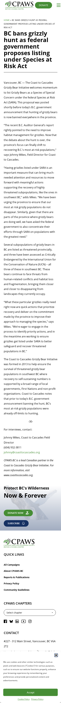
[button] (56, 655)
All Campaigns (12, 564)
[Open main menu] (57, 5)
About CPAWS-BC (13, 570)
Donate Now (15, 512)
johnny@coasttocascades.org (22, 452)
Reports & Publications (16, 577)
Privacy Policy (37, 699)
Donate (43, 5)
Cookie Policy (24, 699)
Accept (30, 692)
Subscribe (14, 523)
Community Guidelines (16, 589)
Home (7, 20)
